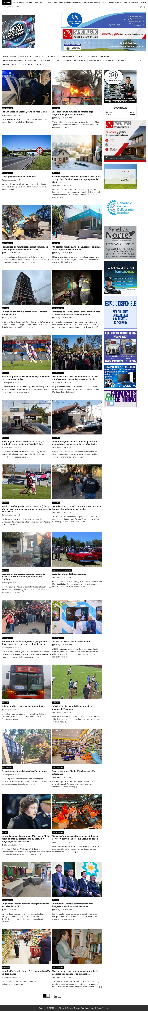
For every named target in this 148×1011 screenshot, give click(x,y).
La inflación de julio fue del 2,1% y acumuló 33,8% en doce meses (26, 972)
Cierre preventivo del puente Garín (19, 176)
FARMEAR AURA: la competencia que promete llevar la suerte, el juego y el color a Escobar (24, 642)
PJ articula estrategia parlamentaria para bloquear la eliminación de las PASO (72, 905)
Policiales (122, 61)
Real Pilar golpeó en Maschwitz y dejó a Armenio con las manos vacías (26, 378)
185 (55, 996)
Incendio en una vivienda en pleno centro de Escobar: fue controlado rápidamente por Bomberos (23, 576)
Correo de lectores (11, 65)
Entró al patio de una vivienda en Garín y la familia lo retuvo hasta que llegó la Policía (23, 442)
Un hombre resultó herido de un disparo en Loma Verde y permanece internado (93, 2)
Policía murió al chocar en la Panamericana (23, 706)
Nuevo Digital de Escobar (63, 1008)
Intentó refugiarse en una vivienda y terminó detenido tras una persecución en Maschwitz (74, 442)
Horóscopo (39, 57)
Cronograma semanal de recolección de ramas (24, 771)
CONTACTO (40, 65)
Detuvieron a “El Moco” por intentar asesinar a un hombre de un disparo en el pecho (76, 507)
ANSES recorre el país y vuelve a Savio (71, 641)
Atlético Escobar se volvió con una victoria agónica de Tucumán (73, 707)
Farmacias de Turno (62, 61)
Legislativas (45, 61)
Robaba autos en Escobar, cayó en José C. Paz (24, 111)
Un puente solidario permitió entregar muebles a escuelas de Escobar (26, 905)
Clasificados (25, 57)
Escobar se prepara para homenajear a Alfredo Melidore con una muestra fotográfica (75, 972)
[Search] (144, 61)
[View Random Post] (140, 61)
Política (81, 57)
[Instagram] (141, 7)
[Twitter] (144, 7)
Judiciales (5, 308)
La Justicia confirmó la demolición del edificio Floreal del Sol (24, 313)
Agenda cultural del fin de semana (69, 573)
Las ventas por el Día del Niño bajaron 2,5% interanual (73, 772)
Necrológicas (80, 61)
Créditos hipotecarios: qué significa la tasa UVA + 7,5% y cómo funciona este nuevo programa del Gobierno (76, 179)
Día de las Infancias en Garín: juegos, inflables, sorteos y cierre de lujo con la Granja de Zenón (75, 837)
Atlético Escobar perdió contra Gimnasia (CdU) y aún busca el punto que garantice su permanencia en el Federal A (26, 509)
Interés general (10, 57)
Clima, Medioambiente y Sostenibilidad (19, 61)
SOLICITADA (27, 65)
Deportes (51, 57)
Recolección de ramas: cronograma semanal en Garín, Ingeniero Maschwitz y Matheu (25, 248)
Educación (92, 57)
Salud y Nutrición (66, 57)
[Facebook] (137, 7)
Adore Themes (103, 1008)
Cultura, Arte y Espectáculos (101, 61)
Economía (104, 57)
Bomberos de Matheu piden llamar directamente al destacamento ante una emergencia (76, 313)
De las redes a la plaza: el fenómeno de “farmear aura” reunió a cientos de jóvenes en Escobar (75, 378)
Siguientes (59, 996)
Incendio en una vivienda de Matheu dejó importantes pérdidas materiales (72, 113)
